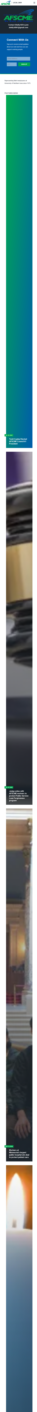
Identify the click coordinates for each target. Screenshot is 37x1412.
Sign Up (24, 64)
